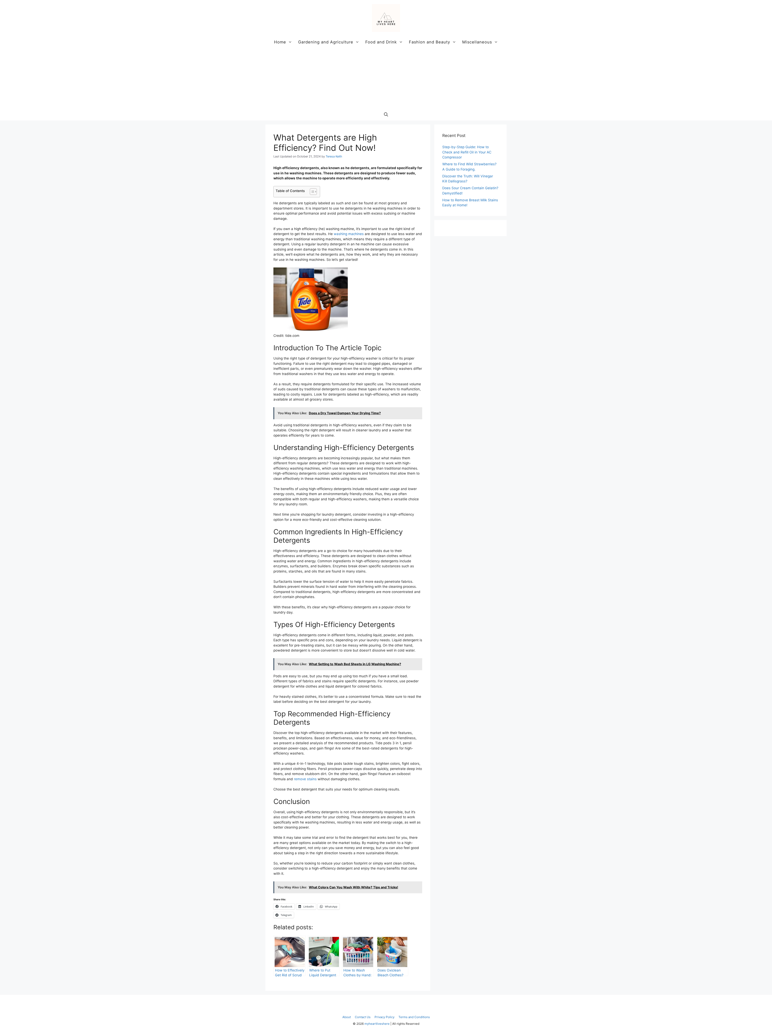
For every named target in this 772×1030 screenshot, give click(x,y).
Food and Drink (381, 42)
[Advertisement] (386, 78)
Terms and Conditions (414, 1017)
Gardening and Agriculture (325, 42)
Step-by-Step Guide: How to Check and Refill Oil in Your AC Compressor (466, 152)
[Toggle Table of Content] (311, 191)
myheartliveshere (377, 1024)
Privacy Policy (384, 1017)
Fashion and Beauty (429, 42)
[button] (386, 114)
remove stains (305, 779)
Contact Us (363, 1017)
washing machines (349, 234)
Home (280, 42)
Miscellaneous (477, 42)
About (346, 1017)
